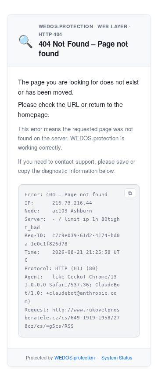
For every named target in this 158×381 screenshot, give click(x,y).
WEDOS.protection (74, 357)
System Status (117, 357)
